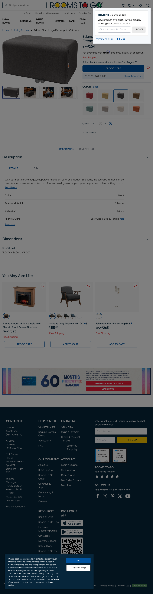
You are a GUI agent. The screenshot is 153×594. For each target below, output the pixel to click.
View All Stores (106, 39)
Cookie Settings (78, 568)
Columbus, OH (118, 15)
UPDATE (139, 29)
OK (78, 560)
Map (123, 39)
